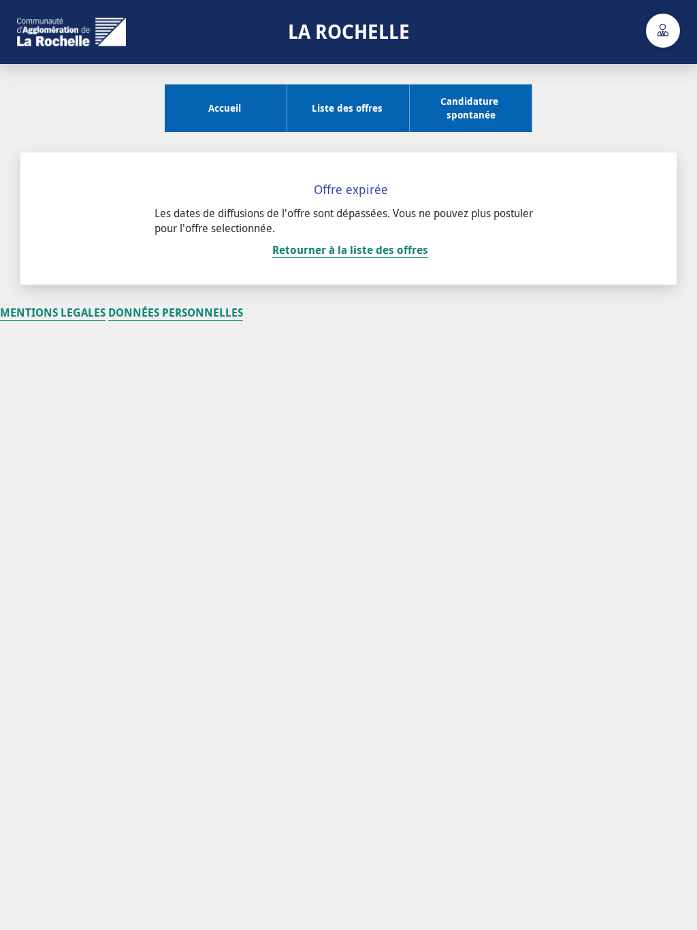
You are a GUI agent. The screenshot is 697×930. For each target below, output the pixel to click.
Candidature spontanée (466, 108)
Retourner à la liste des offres (350, 249)
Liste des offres (344, 107)
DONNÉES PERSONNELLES (175, 312)
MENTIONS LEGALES (53, 312)
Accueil (222, 107)
